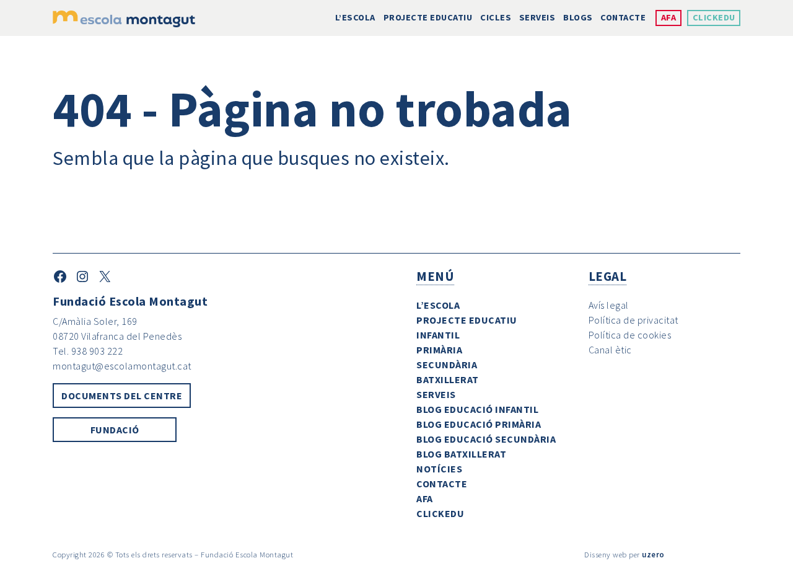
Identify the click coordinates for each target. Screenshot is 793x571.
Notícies (439, 469)
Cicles (495, 17)
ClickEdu (714, 17)
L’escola (355, 17)
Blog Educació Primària (478, 424)
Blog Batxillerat (461, 454)
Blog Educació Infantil (477, 409)
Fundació (114, 429)
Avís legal (609, 305)
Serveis (537, 17)
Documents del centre (121, 395)
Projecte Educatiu (428, 17)
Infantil (438, 335)
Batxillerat (447, 379)
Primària (439, 349)
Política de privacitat (633, 320)
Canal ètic (610, 349)
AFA (669, 17)
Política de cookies (630, 335)
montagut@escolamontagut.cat (122, 366)
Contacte (623, 17)
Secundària (446, 364)
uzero (653, 554)
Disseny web (605, 554)
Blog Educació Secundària (486, 439)
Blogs (578, 17)
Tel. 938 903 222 (88, 351)
